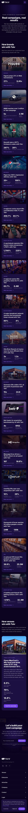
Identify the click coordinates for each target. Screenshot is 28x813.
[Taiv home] (5, 2)
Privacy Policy (6, 805)
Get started (22, 740)
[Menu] (24, 2)
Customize (5, 808)
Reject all (14, 808)
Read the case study (11, 706)
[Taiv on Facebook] (9, 766)
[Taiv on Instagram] (6, 766)
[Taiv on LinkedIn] (3, 766)
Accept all (21, 808)
